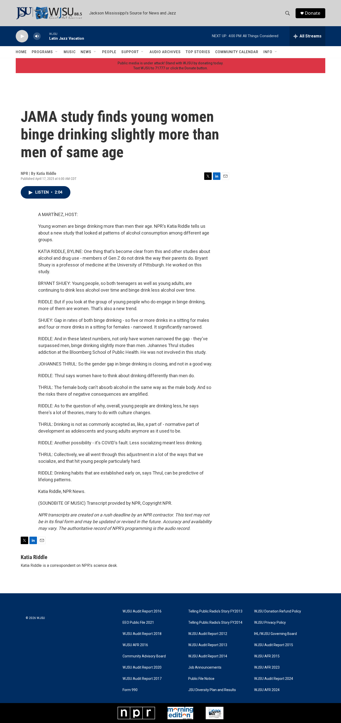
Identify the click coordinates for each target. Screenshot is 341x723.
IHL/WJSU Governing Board (275, 634)
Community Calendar (236, 52)
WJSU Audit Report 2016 (142, 611)
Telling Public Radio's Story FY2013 (215, 611)
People (109, 52)
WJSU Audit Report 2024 (273, 679)
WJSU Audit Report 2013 (207, 645)
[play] (22, 36)
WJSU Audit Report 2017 (142, 679)
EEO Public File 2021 (138, 622)
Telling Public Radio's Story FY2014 (215, 622)
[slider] (45, 36)
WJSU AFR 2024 (267, 690)
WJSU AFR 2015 (267, 656)
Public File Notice (201, 679)
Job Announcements (204, 667)
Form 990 (130, 690)
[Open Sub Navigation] (57, 52)
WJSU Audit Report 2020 (142, 667)
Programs (42, 52)
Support (130, 52)
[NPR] (136, 713)
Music (70, 52)
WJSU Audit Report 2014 (207, 656)
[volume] (37, 36)
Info (267, 52)
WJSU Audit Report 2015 (273, 645)
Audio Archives (165, 52)
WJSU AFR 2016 (135, 645)
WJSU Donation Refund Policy (277, 611)
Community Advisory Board (144, 656)
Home (21, 52)
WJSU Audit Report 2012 (207, 634)
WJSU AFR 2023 (267, 667)
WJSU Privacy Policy (270, 622)
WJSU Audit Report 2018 (142, 634)
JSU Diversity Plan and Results (212, 690)
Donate (312, 13)
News (86, 52)
